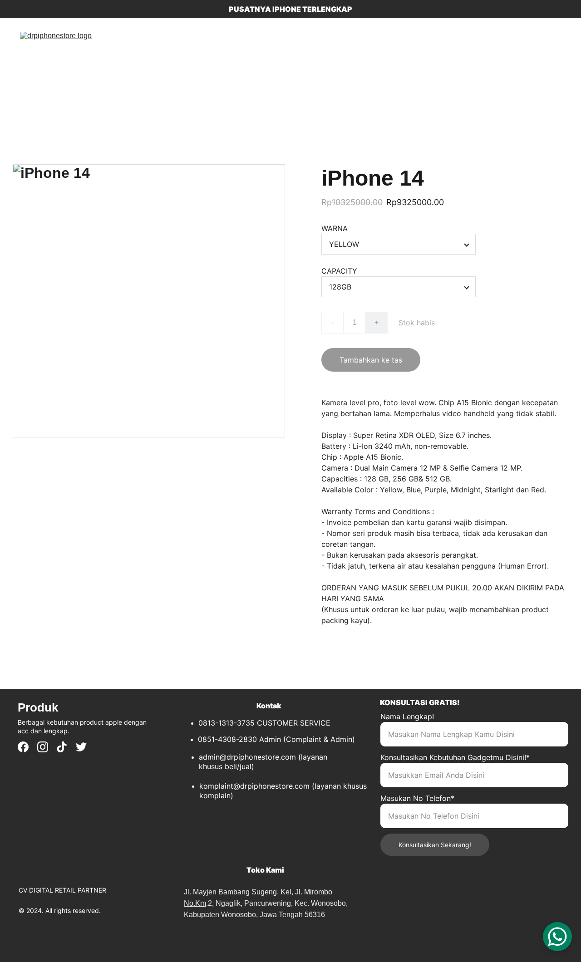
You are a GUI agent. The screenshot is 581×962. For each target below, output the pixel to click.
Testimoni (306, 68)
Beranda (122, 68)
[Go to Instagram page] (42, 746)
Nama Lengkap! (407, 716)
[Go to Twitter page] (81, 746)
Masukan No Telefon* (417, 798)
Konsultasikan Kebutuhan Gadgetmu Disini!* (455, 757)
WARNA (334, 228)
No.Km (195, 903)
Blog (229, 68)
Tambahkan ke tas (371, 359)
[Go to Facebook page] (23, 746)
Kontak (264, 68)
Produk (195, 68)
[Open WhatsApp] (557, 936)
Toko (159, 68)
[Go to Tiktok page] (61, 746)
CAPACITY (339, 270)
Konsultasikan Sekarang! (435, 845)
